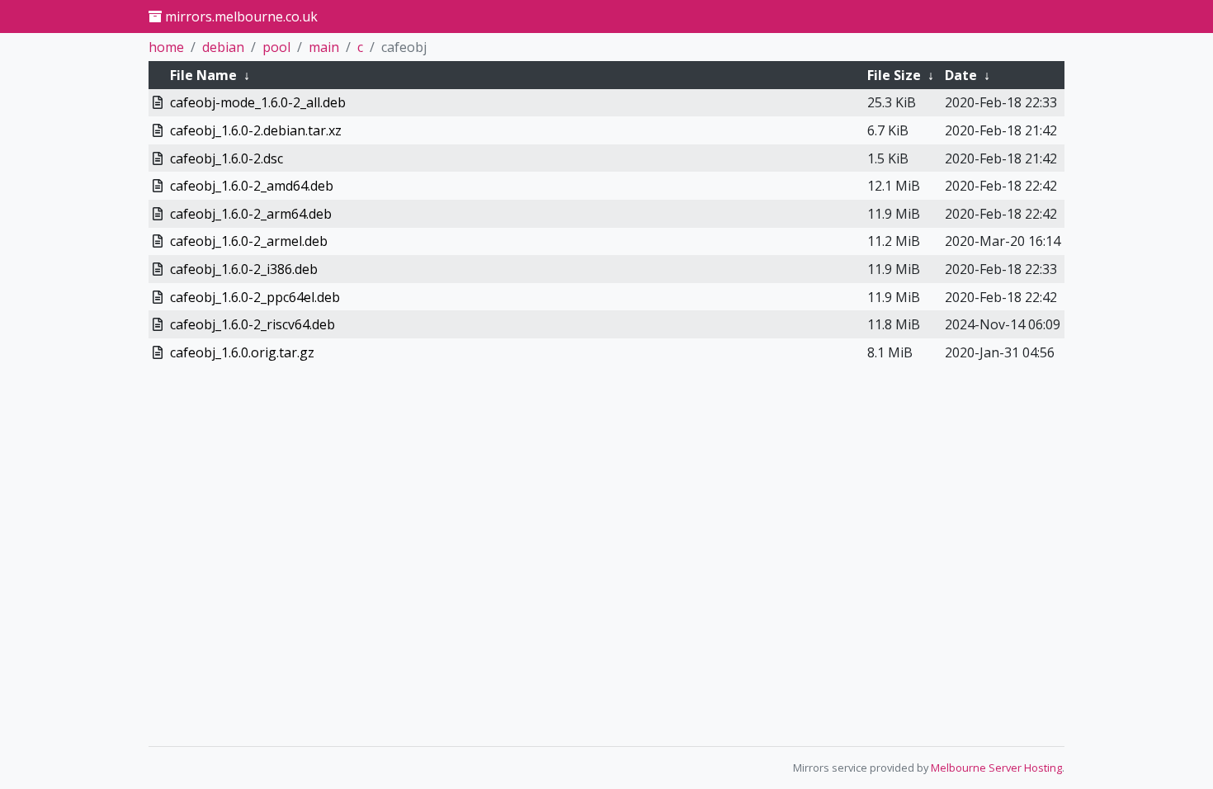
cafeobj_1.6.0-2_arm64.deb (251, 214)
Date (961, 75)
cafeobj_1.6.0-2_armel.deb (249, 241)
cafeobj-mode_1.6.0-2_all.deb (258, 102)
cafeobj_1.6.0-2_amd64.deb (251, 186)
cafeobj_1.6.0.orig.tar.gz (242, 352)
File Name (203, 75)
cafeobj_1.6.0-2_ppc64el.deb (255, 297)
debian (223, 47)
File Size (894, 75)
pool (276, 47)
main (324, 47)
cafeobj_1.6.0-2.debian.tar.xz (256, 130)
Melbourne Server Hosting (996, 767)
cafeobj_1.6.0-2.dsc (226, 158)
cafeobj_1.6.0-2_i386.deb (244, 269)
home (166, 47)
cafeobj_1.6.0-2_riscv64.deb (252, 324)
